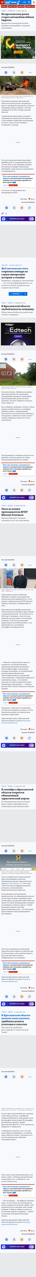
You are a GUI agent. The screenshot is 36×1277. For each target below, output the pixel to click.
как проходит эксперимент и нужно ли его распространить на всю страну (18, 179)
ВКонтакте (13, 723)
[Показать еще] (30, 72)
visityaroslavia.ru (15, 883)
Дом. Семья (4, 265)
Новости (4, 6)
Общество (5, 185)
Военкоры (21, 6)
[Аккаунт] (33, 2)
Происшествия (11, 10)
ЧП (6, 213)
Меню (2, 2)
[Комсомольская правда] (10, 2)
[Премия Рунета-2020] (18, 2)
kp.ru (33, 199)
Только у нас (12, 6)
